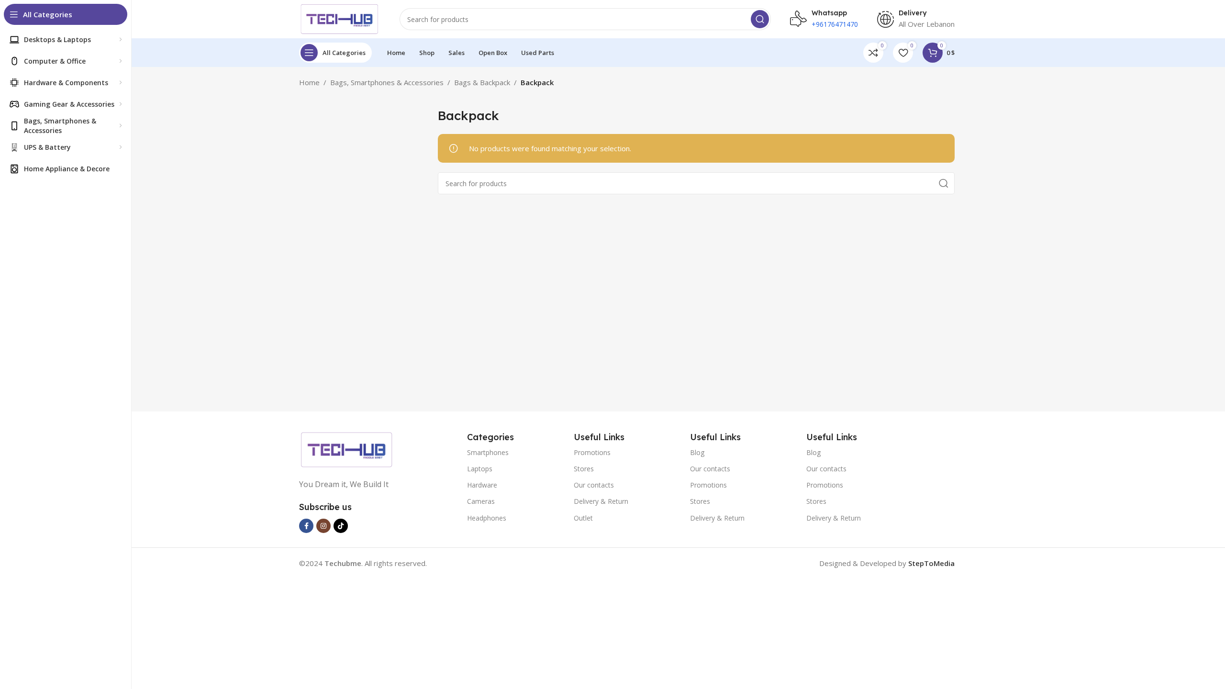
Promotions (592, 452)
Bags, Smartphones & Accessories (387, 82)
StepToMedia (931, 563)
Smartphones (488, 452)
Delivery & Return (601, 501)
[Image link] (347, 449)
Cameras (481, 501)
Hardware (482, 484)
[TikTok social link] (341, 526)
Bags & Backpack (482, 82)
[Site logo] (339, 18)
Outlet (583, 517)
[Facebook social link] (306, 526)
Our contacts (594, 484)
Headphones (486, 517)
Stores (584, 468)
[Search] (760, 19)
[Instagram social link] (323, 526)
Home (309, 82)
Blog (697, 452)
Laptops (479, 468)
